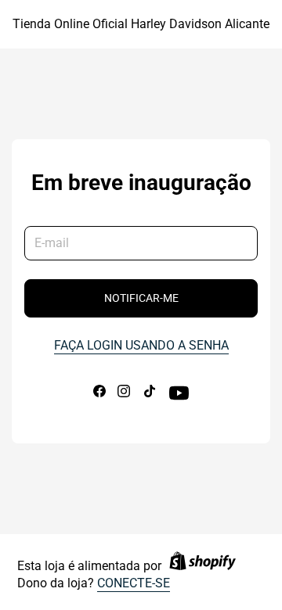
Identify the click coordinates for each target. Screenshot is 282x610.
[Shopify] (202, 566)
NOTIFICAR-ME (141, 298)
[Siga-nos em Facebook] (99, 395)
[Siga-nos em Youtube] (179, 399)
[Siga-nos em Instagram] (124, 395)
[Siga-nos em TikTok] (149, 395)
